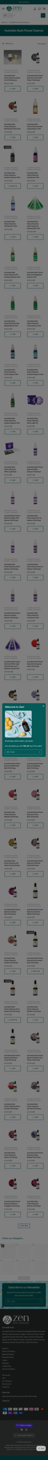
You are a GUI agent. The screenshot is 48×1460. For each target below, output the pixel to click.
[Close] (43, 706)
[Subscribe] (39, 752)
